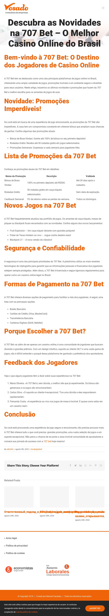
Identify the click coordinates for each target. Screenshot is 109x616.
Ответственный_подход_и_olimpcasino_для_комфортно (19, 497)
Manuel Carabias (53, 596)
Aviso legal (11, 538)
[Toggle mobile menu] (103, 7)
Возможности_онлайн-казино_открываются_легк (90, 497)
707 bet (47, 441)
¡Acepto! (95, 608)
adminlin (10, 449)
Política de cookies (15, 553)
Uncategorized (36, 449)
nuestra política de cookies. (27, 612)
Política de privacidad (17, 545)
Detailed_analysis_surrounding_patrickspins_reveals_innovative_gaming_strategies (54, 497)
